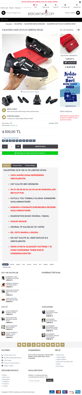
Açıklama (7, 165)
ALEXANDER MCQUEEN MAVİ (51, 320)
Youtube (5, 386)
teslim (35, 264)
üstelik (52, 264)
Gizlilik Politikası (61, 359)
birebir (12, 264)
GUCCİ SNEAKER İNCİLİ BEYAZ (11, 326)
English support (9, 365)
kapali (18, 264)
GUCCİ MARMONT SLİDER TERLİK (12, 311)
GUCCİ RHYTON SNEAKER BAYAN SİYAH (11, 319)
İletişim (58, 364)
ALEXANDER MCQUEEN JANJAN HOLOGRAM (52, 335)
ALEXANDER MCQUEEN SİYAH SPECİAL (52, 312)
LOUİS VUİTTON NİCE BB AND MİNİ (12, 299)
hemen (29, 264)
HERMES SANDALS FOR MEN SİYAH (12, 284)
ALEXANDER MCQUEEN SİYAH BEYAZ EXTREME (52, 327)
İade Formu (6, 377)
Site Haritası (60, 366)
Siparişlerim (6, 379)
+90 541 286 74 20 (10, 355)
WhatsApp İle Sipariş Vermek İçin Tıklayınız (31, 153)
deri (40, 264)
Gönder (49, 380)
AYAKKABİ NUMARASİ (11, 138)
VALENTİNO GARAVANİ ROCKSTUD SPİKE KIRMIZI (70, 55)
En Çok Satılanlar (67, 30)
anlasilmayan (7, 267)
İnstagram (5, 381)
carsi (23, 264)
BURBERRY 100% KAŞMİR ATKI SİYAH (12, 277)
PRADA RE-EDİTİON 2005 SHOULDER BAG (12, 291)
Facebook (5, 383)
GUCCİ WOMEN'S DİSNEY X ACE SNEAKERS (11, 334)
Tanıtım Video (17, 165)
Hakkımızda (60, 355)
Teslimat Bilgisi (30, 165)
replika (45, 264)
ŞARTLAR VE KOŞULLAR (64, 361)
